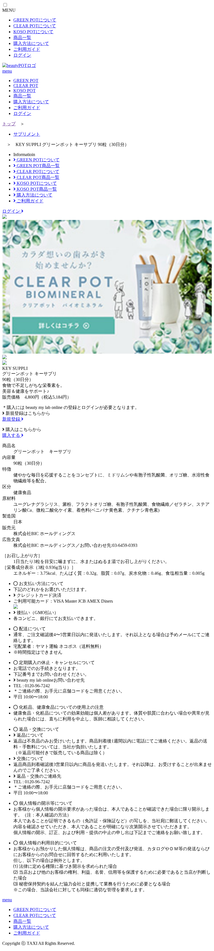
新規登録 (11, 419)
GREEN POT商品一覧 (38, 165)
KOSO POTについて (33, 31)
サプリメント (26, 134)
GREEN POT (25, 80)
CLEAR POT (25, 85)
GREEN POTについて (34, 20)
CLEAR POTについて (34, 25)
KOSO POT (24, 90)
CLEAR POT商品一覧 (37, 177)
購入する (11, 435)
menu (7, 71)
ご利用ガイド (26, 49)
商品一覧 (22, 37)
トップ (9, 123)
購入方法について (31, 43)
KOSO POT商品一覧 (36, 189)
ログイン (22, 55)
